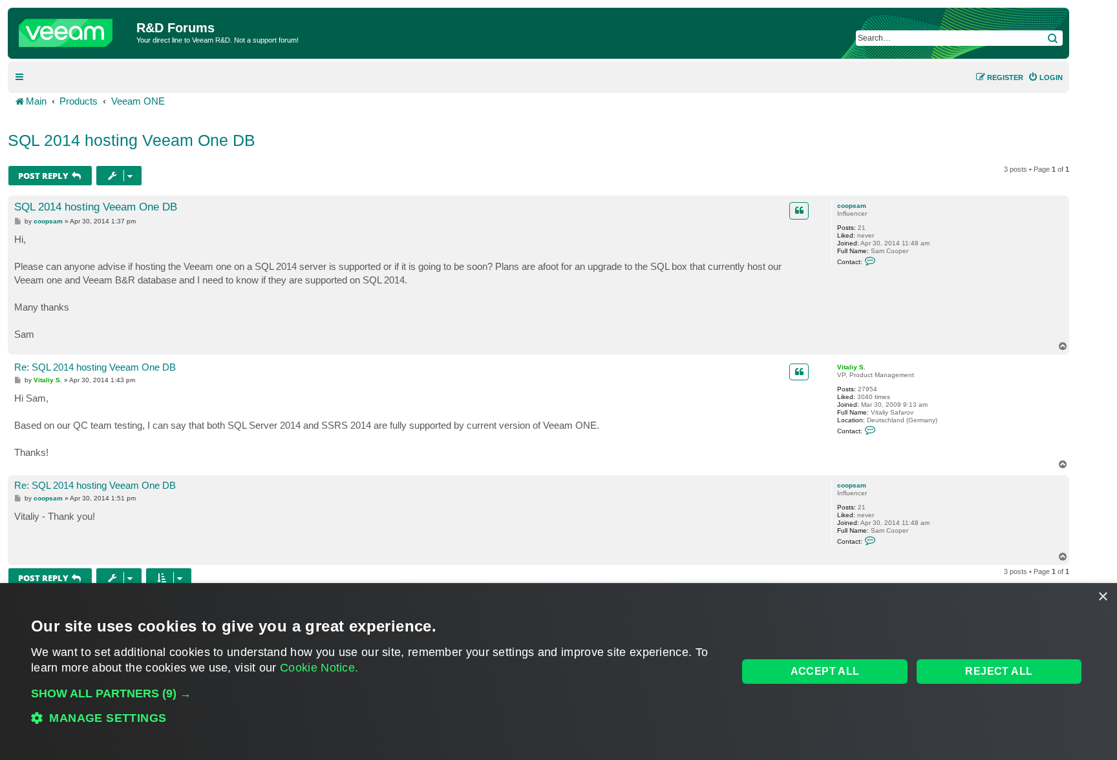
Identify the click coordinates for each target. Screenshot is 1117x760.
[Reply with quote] (799, 210)
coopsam (851, 205)
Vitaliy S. (851, 367)
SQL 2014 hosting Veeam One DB (131, 140)
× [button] (1102, 597)
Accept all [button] (825, 671)
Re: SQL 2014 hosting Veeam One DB (95, 367)
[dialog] (558, 671)
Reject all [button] (998, 671)
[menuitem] (1045, 77)
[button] (374, 693)
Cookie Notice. (319, 667)
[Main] (73, 29)
